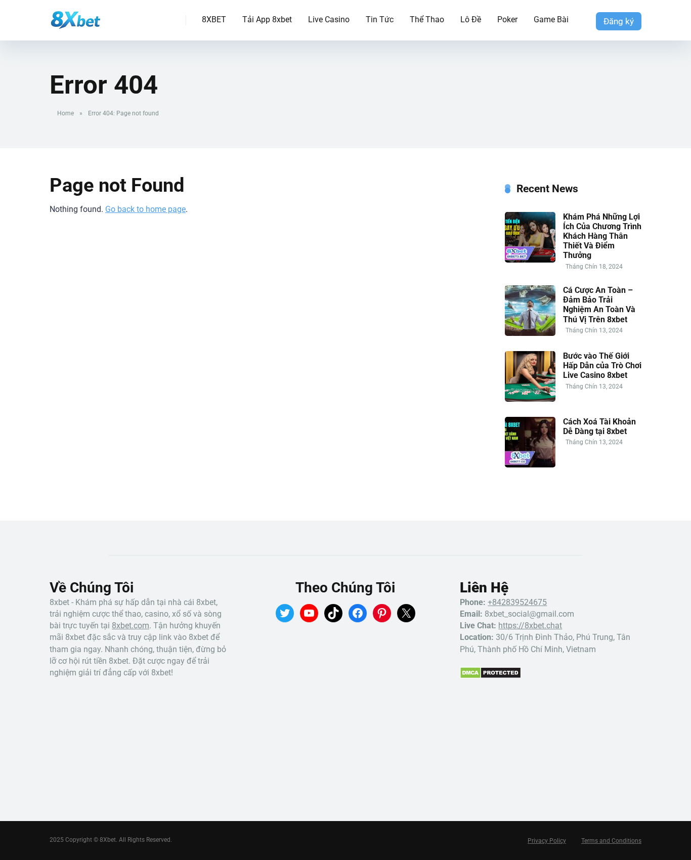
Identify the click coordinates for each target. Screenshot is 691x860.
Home (65, 113)
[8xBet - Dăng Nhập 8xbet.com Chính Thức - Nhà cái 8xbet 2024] (75, 16)
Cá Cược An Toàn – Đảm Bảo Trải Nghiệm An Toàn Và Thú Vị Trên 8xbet (599, 304)
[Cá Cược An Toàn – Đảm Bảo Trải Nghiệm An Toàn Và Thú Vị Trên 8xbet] (530, 333)
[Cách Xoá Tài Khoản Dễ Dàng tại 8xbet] (530, 464)
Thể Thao (427, 19)
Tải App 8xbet (267, 19)
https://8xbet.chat (530, 625)
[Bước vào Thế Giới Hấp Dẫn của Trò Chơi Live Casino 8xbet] (530, 399)
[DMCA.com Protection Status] (490, 676)
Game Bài (551, 19)
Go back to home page (145, 209)
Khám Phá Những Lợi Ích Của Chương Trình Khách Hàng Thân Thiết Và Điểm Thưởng (602, 236)
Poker (507, 19)
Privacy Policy (547, 840)
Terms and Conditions (611, 840)
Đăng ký (618, 21)
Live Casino (329, 19)
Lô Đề (470, 19)
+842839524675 (517, 602)
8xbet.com (130, 625)
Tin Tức (380, 19)
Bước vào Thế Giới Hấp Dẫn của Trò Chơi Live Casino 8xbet (602, 365)
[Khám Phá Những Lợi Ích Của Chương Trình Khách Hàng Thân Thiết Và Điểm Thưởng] (530, 260)
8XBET (214, 19)
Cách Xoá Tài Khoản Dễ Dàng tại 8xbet (599, 426)
